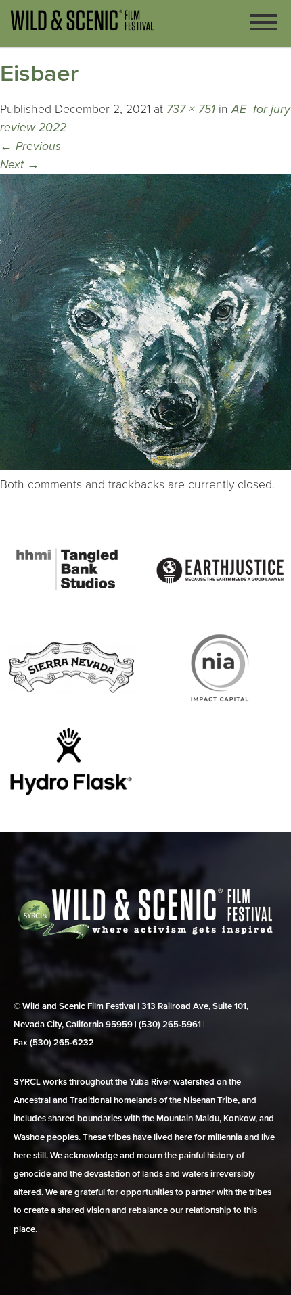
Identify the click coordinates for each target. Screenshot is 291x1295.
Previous (30, 146)
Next (19, 165)
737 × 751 (190, 109)
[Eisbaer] (145, 466)
